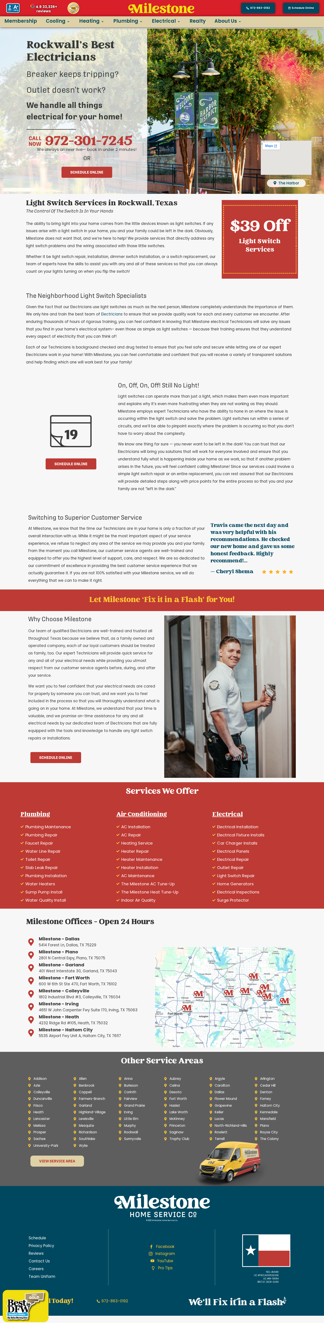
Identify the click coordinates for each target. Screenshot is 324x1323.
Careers (36, 1268)
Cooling (55, 21)
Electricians (112, 314)
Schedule (37, 1238)
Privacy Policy (41, 1245)
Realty (198, 21)
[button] (301, 8)
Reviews (36, 1253)
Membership (20, 21)
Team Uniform (42, 1276)
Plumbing (125, 21)
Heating (89, 21)
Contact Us (39, 1261)
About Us (225, 21)
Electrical (164, 21)
